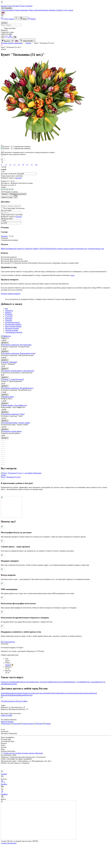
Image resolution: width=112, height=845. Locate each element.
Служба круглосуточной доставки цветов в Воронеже (23, 753)
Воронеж (7, 41)
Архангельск (34, 693)
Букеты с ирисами (91, 682)
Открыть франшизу (21, 10)
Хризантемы (12, 684)
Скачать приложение (9, 843)
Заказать (5, 194)
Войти (24, 19)
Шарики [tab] (8, 312)
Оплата (22, 6)
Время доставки (7, 218)
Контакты (45, 10)
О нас (9, 6)
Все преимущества (8, 642)
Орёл (10, 695)
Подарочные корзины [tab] (13, 324)
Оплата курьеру (69, 249)
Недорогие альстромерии (60, 682)
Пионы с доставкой (77, 682)
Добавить (5, 342)
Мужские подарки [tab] (12, 328)
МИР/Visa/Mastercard (9, 249)
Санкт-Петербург (45, 693)
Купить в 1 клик (7, 197)
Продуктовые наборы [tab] (13, 326)
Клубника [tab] (9, 314)
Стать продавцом (7, 10)
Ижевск (9, 693)
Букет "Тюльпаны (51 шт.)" (11, 476)
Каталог (4, 6)
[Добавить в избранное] (15, 196)
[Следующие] (4, 440)
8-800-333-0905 (6, 715)
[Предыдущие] (2, 440)
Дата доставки (6, 210)
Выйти (33, 19)
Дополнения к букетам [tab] (13, 332)
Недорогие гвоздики (25, 682)
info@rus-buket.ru (7, 721)
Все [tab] (6, 309)
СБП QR (42, 249)
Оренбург (25, 693)
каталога (18, 178)
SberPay (36, 249)
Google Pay (28, 249)
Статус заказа (68, 10)
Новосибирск (17, 693)
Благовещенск (85, 693)
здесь (72, 275)
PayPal (48, 249)
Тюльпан (4, 236)
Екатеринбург (74, 693)
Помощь (52, 10)
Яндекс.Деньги (57, 249)
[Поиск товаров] (3, 37)
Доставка (15, 6)
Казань (3, 693)
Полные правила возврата (10, 293)
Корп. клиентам (35, 10)
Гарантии (28, 6)
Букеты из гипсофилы (9, 682)
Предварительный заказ (18, 194)
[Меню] (15, 37)
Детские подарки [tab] (11, 330)
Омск (54, 693)
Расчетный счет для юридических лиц (89, 249)
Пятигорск (28, 695)
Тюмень (59, 693)
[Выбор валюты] (2, 15)
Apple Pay (20, 249)
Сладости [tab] (8, 316)
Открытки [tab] (9, 311)
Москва (21, 695)
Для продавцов (7, 8)
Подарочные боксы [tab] (12, 322)
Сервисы (59, 10)
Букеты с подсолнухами (42, 682)
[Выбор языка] (3, 12)
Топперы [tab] (8, 320)
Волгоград (65, 693)
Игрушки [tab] (8, 318)
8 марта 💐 (9, 665)
